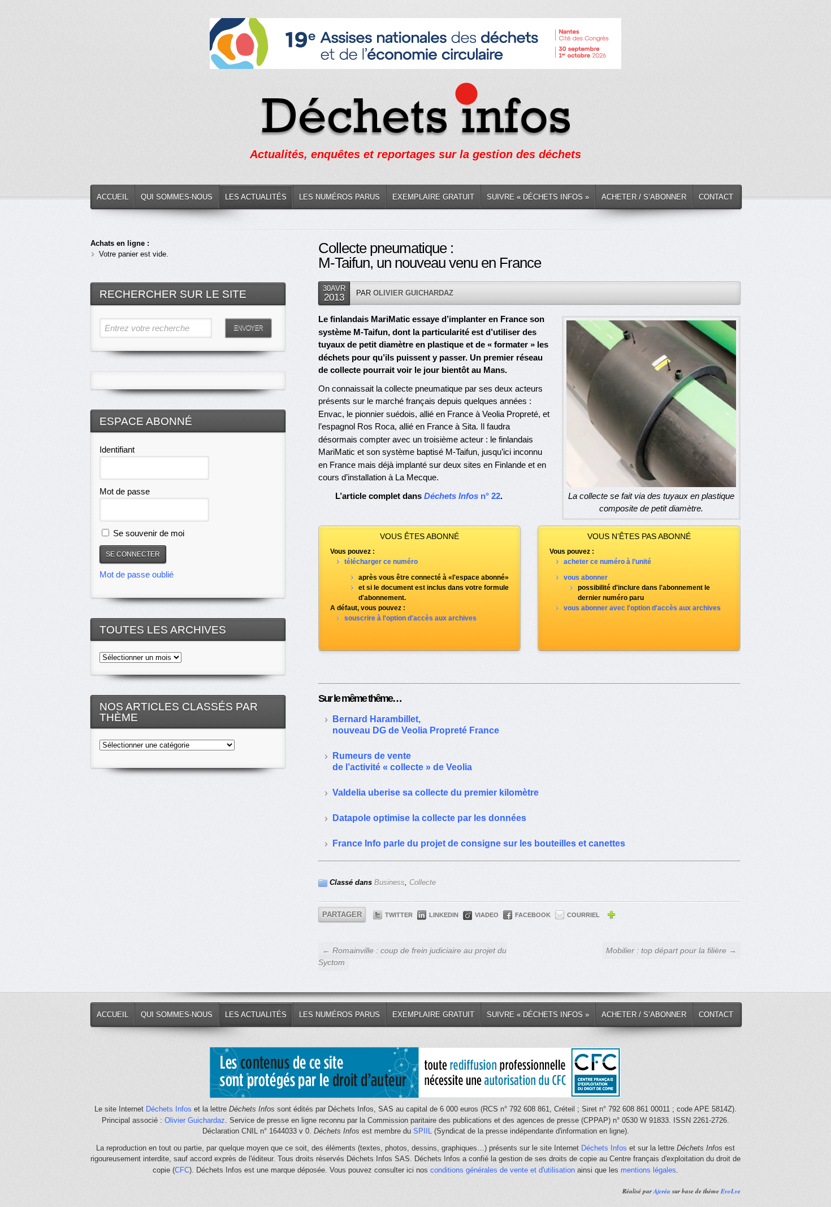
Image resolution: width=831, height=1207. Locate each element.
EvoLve (731, 1191)
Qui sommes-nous (177, 197)
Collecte (422, 882)
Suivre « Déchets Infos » (538, 197)
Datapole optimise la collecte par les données (429, 818)
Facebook (533, 914)
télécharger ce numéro (381, 562)
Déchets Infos (169, 1109)
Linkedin (443, 914)
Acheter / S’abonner (643, 197)
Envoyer (248, 328)
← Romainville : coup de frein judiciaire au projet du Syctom (412, 956)
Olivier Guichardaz (413, 293)
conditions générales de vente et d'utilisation (502, 1170)
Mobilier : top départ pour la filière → (671, 950)
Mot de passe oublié (136, 574)
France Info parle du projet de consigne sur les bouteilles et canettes (478, 843)
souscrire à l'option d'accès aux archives (410, 618)
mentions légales (648, 1170)
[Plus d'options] (611, 916)
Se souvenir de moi (147, 533)
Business (389, 882)
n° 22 (462, 496)
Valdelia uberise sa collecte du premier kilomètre (435, 792)
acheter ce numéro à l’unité (607, 562)
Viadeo (487, 914)
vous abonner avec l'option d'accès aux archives (642, 608)
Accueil (112, 197)
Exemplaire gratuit (433, 197)
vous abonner (586, 577)
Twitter (399, 914)
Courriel (583, 914)
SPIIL (422, 1131)
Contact (716, 197)
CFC (182, 1170)
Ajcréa (661, 1191)
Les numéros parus (339, 197)
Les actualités (256, 197)
